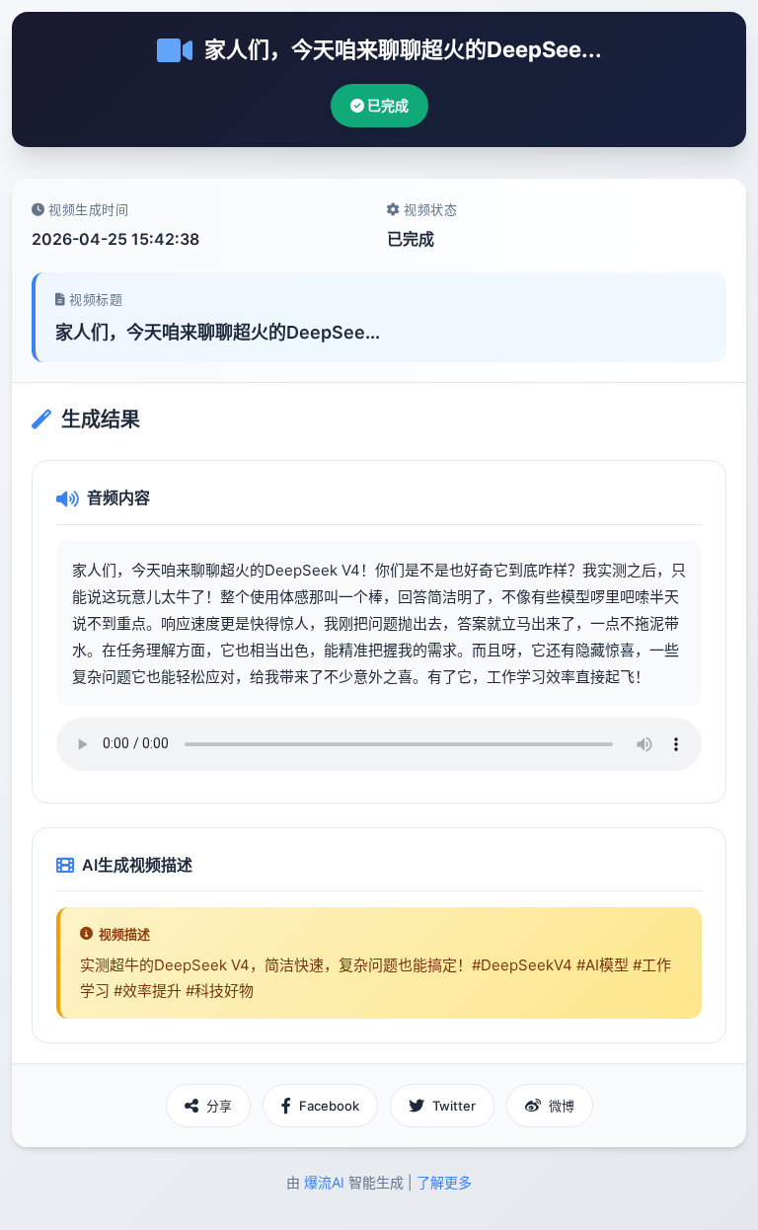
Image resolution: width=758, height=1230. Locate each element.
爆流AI (324, 1182)
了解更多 (444, 1182)
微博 (561, 1106)
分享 (219, 1106)
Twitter (454, 1106)
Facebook (329, 1106)
